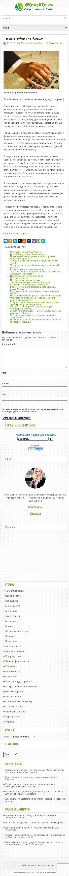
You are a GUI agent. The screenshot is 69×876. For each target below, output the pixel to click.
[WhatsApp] (38, 241)
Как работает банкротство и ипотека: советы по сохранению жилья (35, 800)
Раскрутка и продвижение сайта (21, 686)
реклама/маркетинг (15, 691)
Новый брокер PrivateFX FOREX (26, 276)
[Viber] (34, 241)
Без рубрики (11, 601)
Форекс (24, 233)
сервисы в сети (13, 696)
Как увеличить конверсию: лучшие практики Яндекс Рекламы (31, 778)
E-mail (5, 384)
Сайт (4, 394)
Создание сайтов (14, 706)
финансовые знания (15, 711)
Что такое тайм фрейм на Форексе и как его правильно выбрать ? (32, 299)
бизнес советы (12, 616)
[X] (20, 241)
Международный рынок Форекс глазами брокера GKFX (34, 292)
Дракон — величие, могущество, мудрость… (43, 822)
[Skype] (43, 241)
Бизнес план (11, 611)
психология (11, 676)
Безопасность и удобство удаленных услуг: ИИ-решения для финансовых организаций (34, 792)
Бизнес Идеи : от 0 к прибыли (38, 865)
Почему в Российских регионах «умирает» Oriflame (30, 816)
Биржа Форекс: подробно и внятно (27, 254)
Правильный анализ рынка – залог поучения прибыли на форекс (32, 257)
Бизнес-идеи (11, 621)
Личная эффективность (17, 661)
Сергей (8, 835)
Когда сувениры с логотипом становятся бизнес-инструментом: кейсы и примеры (30, 785)
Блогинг (9, 626)
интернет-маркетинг (15, 651)
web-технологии (13, 596)
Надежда (10, 815)
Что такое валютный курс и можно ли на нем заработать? (33, 316)
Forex (9, 233)
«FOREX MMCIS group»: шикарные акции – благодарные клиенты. (32, 307)
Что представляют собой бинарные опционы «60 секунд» (34, 266)
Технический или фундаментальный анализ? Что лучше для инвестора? (35, 272)
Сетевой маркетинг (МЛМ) (18, 701)
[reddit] (24, 241)
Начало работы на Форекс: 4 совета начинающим (35, 295)
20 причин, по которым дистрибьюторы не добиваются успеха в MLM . (35, 836)
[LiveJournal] (29, 241)
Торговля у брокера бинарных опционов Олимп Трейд (34, 261)
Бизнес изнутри (13, 606)
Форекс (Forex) (37, 43)
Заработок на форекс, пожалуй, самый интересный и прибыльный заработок (30, 283)
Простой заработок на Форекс (25, 280)
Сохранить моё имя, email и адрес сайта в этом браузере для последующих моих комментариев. (32, 410)
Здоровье (10, 636)
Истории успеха (13, 656)
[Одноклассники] (10, 241)
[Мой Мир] (15, 241)
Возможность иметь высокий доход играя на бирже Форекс (33, 288)
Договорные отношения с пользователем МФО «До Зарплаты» (34, 843)
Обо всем (24, 43)
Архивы (7, 736)
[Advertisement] (35, 555)
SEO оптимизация (14, 591)
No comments (55, 43)
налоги (16, 233)
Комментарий (8, 344)
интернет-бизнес (13, 646)
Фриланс (9, 722)
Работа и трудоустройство (18, 681)
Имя (4, 373)
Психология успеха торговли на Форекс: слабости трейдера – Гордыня (35, 320)
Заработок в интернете (16, 631)
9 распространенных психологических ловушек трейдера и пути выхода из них (34, 303)
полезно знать (12, 671)
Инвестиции (11, 641)
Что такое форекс (19, 278)
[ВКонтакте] (6, 241)
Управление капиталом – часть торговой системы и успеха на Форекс (35, 312)
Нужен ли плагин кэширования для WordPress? (32, 828)
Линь (7, 822)
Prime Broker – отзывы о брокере (26, 269)
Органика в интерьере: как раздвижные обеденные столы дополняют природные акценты (34, 771)
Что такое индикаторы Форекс (25, 252)
